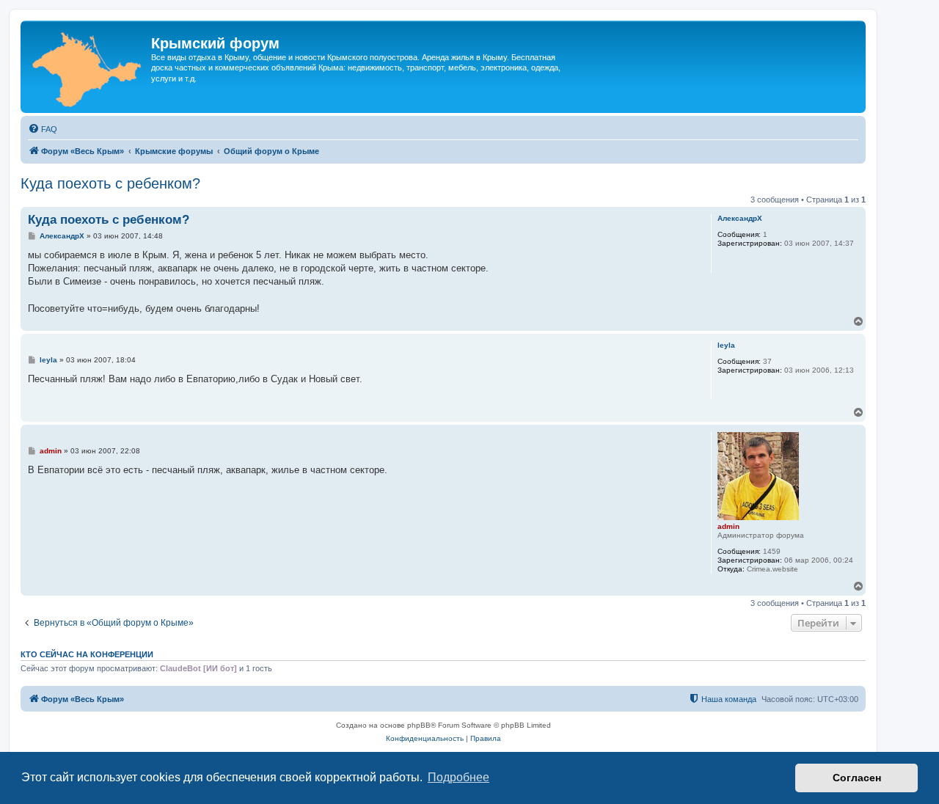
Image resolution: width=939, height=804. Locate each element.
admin (728, 526)
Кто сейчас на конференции (87, 654)
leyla (726, 345)
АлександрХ (739, 218)
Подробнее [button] (458, 777)
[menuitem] (42, 129)
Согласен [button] (857, 777)
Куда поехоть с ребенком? (110, 183)
